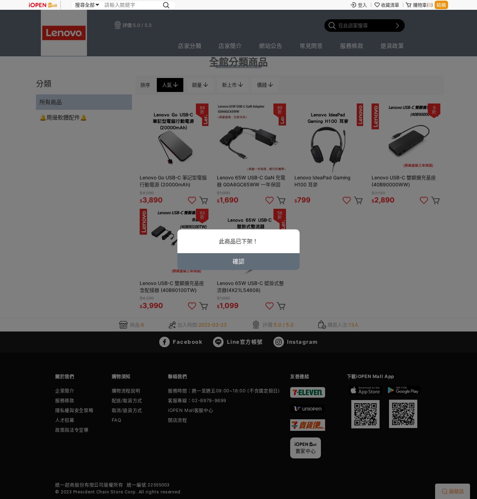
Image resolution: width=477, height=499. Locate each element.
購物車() (423, 5)
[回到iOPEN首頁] (43, 5)
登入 (362, 5)
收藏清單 (390, 5)
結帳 (441, 5)
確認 (238, 261)
